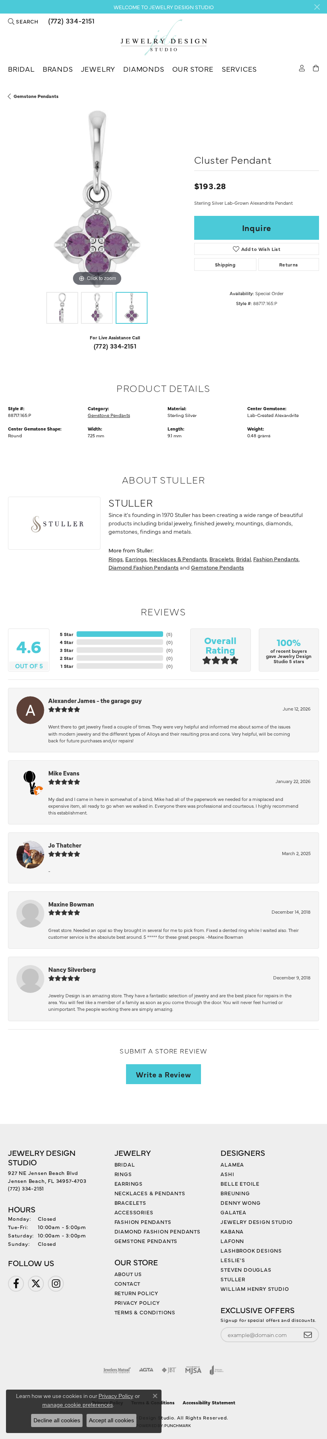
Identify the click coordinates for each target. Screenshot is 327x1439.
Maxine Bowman (71, 904)
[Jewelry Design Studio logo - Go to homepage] (163, 37)
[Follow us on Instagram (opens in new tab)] (56, 1284)
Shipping (225, 264)
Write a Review (163, 1074)
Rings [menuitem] (123, 1173)
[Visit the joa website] (217, 1370)
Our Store (193, 69)
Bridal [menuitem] (124, 1164)
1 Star (67, 666)
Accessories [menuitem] (134, 1212)
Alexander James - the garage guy (95, 700)
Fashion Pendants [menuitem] (142, 1221)
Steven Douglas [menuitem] (246, 1269)
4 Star (66, 642)
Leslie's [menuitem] (233, 1259)
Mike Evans (63, 773)
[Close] (317, 7)
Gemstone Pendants (36, 96)
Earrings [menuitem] (128, 1183)
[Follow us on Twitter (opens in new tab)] (36, 1284)
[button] (23, 21)
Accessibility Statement (209, 1402)
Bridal (21, 69)
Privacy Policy (137, 1302)
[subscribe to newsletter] (307, 1335)
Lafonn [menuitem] (232, 1240)
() (169, 634)
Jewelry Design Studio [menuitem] (257, 1221)
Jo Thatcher (64, 845)
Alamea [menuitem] (232, 1164)
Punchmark (177, 1425)
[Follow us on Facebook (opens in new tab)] (16, 1284)
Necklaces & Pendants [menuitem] (149, 1192)
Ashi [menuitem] (227, 1173)
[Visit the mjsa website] (193, 1370)
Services (239, 69)
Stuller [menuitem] (233, 1278)
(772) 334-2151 (115, 345)
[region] (97, 199)
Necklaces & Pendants (178, 559)
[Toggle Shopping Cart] (316, 67)
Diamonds (143, 69)
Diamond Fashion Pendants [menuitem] (157, 1231)
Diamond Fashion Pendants (143, 567)
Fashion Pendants (276, 559)
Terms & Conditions (144, 1312)
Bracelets (221, 559)
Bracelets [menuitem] (130, 1202)
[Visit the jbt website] (169, 1370)
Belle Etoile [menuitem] (240, 1183)
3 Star (66, 650)
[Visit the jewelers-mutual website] (117, 1370)
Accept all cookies (111, 1420)
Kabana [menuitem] (232, 1231)
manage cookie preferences (77, 1405)
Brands (58, 69)
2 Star (66, 658)
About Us (128, 1273)
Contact (127, 1283)
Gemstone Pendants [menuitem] (146, 1240)
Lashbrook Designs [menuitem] (251, 1250)
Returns (288, 264)
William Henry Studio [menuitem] (255, 1288)
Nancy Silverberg (72, 969)
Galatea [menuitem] (233, 1212)
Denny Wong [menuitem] (240, 1202)
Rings (115, 559)
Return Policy (136, 1292)
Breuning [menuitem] (235, 1192)
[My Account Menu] (302, 67)
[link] (71, 21)
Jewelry (98, 69)
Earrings (136, 559)
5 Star (66, 634)
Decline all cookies (56, 1420)
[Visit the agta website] (146, 1370)
